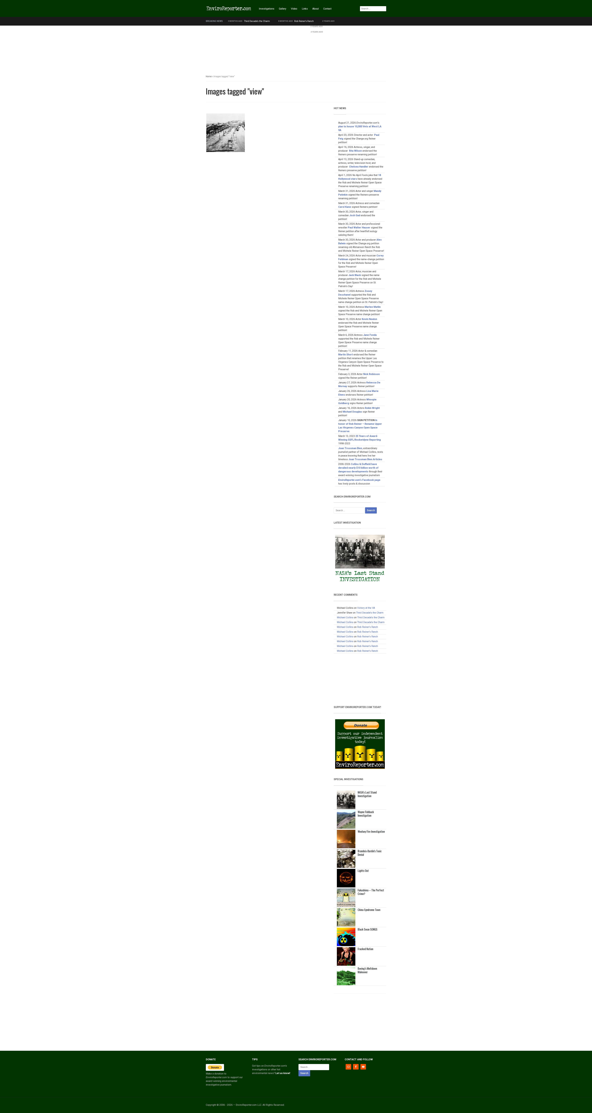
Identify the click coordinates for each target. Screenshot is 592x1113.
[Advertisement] (296, 48)
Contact (327, 8)
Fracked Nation (365, 949)
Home (209, 76)
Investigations (266, 8)
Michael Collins (345, 617)
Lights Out (363, 871)
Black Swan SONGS (367, 929)
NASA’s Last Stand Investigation (367, 794)
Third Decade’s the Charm (257, 21)
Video (294, 8)
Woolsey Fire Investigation (371, 831)
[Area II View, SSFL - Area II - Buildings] (225, 132)
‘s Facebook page (359, 480)
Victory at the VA (366, 607)
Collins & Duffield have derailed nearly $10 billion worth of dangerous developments (358, 468)
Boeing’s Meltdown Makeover (367, 970)
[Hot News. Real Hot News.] (229, 8)
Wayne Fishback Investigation (366, 813)
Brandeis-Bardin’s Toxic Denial (370, 853)
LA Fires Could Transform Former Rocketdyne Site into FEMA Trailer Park (265, 26)
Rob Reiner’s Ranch (304, 21)
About (315, 8)
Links (305, 8)
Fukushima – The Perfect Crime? (371, 892)
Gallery (282, 8)
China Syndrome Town (369, 910)
